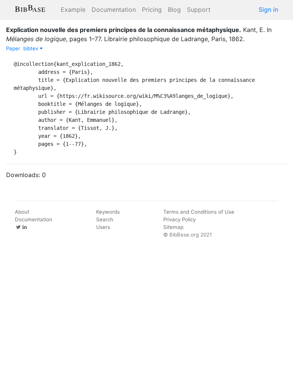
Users (103, 227)
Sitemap (173, 227)
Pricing (152, 9)
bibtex (31, 48)
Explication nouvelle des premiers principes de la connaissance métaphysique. (123, 30)
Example (73, 9)
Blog (174, 9)
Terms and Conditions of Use (198, 212)
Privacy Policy (179, 219)
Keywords (108, 212)
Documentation (114, 9)
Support (199, 9)
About (22, 212)
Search (104, 219)
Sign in (268, 9)
